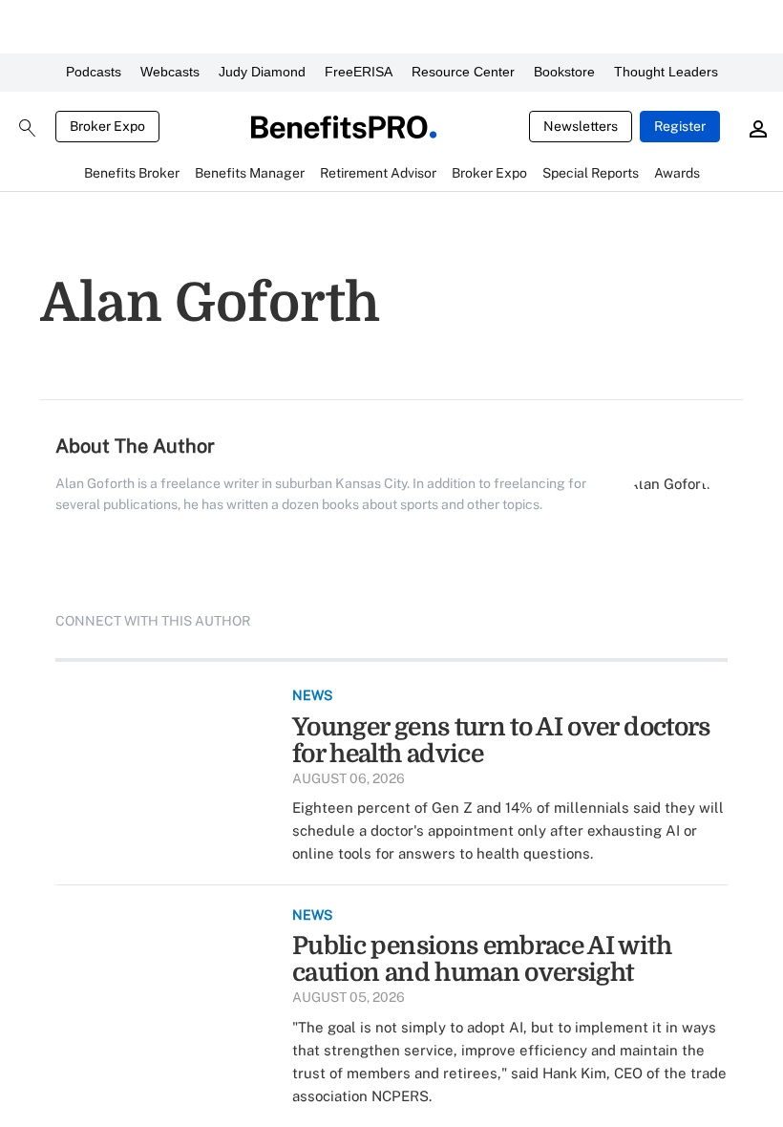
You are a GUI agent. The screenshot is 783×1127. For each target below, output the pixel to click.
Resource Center (463, 71)
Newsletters (580, 126)
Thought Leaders (666, 71)
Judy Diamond (262, 71)
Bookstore (564, 71)
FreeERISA (358, 71)
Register (680, 126)
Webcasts (170, 71)
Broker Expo (107, 126)
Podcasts (93, 71)
